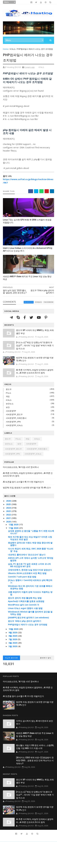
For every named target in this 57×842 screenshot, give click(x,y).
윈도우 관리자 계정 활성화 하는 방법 (25, 598)
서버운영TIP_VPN (13, 421)
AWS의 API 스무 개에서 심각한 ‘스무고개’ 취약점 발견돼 (30, 559)
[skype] (50, 2)
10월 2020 (14, 629)
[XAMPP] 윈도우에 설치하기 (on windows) (28, 617)
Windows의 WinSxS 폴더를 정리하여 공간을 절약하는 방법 (30, 613)
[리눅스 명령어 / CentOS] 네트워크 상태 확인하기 (30, 581)
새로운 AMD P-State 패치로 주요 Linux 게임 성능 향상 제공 (27, 277)
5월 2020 (13, 646)
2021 (8, 518)
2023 (8, 511)
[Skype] (19, 317)
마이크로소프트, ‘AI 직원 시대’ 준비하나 (21, 467)
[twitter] (36, 2)
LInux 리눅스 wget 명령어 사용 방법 (25, 608)
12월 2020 (14, 524)
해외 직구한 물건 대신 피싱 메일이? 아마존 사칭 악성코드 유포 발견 (30, 538)
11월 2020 (14, 528)
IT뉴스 (8, 393)
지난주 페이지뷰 (11, 658)
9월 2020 (13, 632)
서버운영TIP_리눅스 (14, 425)
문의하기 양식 (45, 658)
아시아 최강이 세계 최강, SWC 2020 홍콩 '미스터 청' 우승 (30, 549)
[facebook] (31, 2)
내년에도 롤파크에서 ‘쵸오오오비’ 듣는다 (26, 554)
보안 (8, 407)
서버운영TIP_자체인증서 (16, 418)
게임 (8, 396)
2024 (8, 507)
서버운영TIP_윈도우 (14, 414)
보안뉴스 (9, 403)
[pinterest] (45, 2)
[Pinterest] (46, 317)
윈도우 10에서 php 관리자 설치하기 (24, 621)
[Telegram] (12, 317)
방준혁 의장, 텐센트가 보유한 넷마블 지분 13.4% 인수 (27, 487)
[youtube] (41, 2)
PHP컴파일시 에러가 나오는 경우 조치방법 (27, 624)
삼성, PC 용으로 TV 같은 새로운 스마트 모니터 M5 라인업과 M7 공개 (29, 565)
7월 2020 (13, 639)
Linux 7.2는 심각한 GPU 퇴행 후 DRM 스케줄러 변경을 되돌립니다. (27, 221)
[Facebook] (25, 317)
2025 (8, 504)
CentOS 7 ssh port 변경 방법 (22, 576)
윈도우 (9, 389)
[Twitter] (32, 317)
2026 (8, 500)
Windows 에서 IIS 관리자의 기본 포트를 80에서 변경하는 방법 (30, 587)
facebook (48, 302)
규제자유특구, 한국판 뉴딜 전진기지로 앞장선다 (30, 569)
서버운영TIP (11, 411)
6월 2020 (13, 642)
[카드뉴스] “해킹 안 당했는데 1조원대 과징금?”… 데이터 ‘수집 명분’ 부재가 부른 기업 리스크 (35, 345)
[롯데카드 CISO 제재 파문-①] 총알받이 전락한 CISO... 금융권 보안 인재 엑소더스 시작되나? (35, 760)
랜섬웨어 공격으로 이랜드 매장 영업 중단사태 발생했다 (30, 544)
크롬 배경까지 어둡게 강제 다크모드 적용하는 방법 (30, 593)
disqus (38, 302)
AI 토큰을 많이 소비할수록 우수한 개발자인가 (23, 482)
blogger (28, 302)
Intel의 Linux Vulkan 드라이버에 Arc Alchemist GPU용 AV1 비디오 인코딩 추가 (27, 249)
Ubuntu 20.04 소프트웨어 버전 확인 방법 (27, 573)
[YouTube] (39, 317)
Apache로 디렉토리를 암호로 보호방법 (26, 601)
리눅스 (12, 49)
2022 (8, 514)
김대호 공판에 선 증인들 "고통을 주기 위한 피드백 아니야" (31, 532)
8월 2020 (13, 635)
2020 (8, 521)
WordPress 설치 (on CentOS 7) (23, 604)
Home (5, 49)
